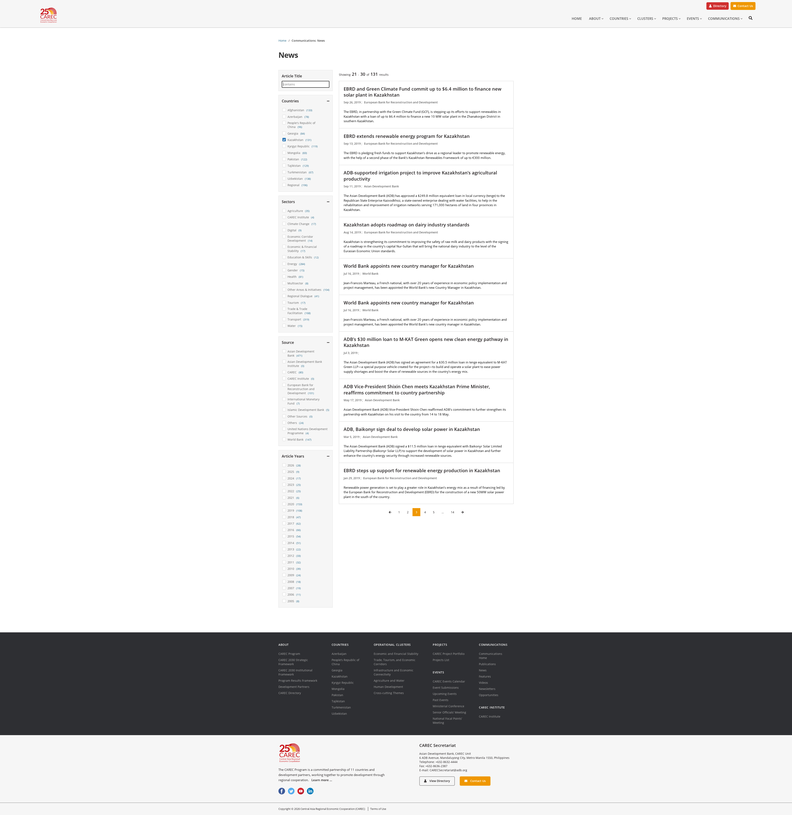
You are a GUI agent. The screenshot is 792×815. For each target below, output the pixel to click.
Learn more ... (321, 780)
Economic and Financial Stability (396, 654)
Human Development (388, 687)
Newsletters (487, 689)
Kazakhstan (340, 676)
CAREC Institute (489, 716)
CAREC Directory (289, 693)
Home (282, 41)
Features (485, 676)
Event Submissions (446, 688)
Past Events (440, 700)
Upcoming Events (445, 694)
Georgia (337, 670)
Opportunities (488, 695)
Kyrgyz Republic (343, 683)
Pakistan (337, 695)
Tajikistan (338, 701)
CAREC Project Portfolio (448, 654)
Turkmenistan (341, 707)
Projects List (441, 660)
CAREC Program (289, 654)
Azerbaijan (339, 654)
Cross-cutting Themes (389, 693)
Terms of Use (378, 809)
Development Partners (293, 687)
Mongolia (338, 689)
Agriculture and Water (389, 681)
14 (452, 512)
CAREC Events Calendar (449, 681)
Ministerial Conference (448, 706)
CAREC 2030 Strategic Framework (293, 662)
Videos (483, 683)
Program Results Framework (297, 681)
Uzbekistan (339, 714)
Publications (487, 664)
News (483, 670)
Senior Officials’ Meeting (449, 712)
